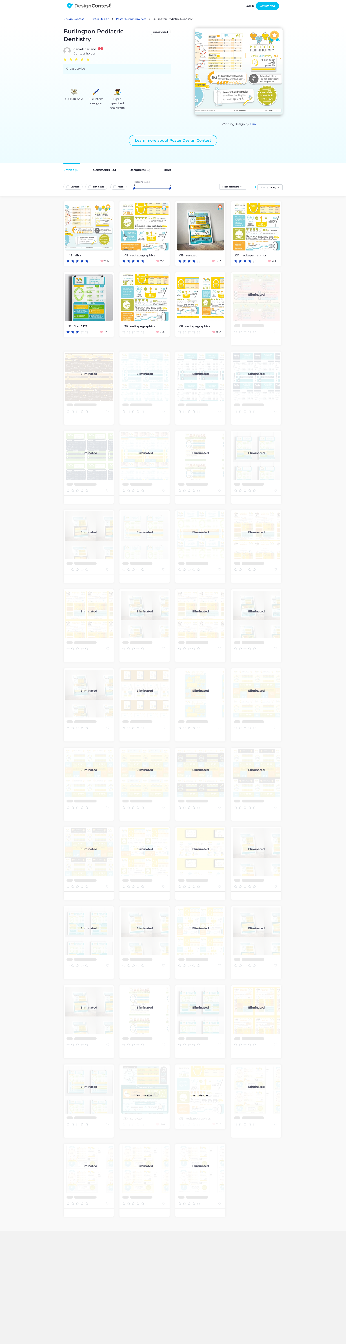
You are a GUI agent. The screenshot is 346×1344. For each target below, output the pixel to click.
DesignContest (89, 6)
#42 (69, 255)
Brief (167, 170)
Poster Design (100, 19)
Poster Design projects (131, 19)
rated (120, 186)
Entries (71, 170)
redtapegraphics (142, 255)
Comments (104, 170)
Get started (267, 6)
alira (253, 124)
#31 (181, 326)
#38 (181, 255)
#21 (69, 326)
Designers (140, 170)
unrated (75, 186)
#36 (125, 326)
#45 (125, 255)
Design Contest (73, 19)
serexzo (191, 255)
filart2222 (80, 326)
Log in (249, 6)
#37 (237, 255)
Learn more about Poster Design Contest (173, 140)
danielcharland (85, 49)
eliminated (98, 186)
